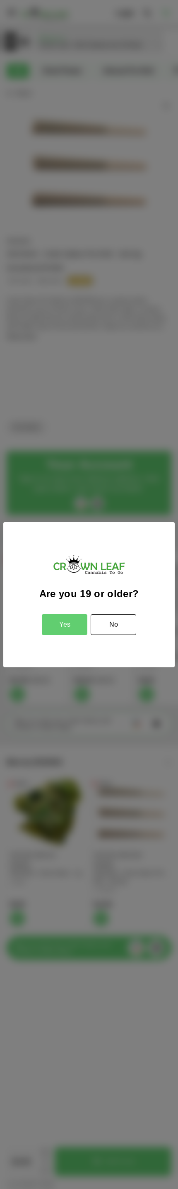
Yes (64, 624)
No (113, 624)
